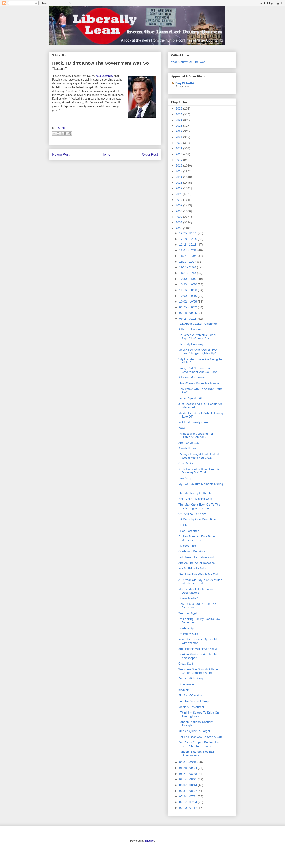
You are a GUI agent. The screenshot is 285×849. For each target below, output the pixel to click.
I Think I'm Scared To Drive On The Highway (198, 714)
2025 (179, 114)
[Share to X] (62, 133)
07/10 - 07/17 (188, 807)
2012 (179, 188)
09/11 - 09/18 (188, 318)
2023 (179, 125)
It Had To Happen (190, 329)
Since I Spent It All (190, 398)
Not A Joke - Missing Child (195, 498)
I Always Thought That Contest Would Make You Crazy (198, 455)
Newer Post (60, 154)
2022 (179, 131)
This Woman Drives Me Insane (198, 383)
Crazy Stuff (185, 663)
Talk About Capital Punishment (198, 323)
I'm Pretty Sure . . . (190, 633)
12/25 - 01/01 (188, 233)
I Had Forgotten (188, 530)
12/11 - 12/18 (188, 244)
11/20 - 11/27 (188, 261)
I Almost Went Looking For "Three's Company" (195, 435)
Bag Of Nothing (186, 83)
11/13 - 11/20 (188, 267)
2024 (179, 120)
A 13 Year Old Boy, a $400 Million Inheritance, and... (200, 581)
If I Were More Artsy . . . (194, 377)
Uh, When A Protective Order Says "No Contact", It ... (197, 336)
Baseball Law (187, 448)
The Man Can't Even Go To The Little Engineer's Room (199, 506)
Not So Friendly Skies (192, 568)
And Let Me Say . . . (191, 442)
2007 (179, 216)
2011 (179, 194)
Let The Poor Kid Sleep (193, 701)
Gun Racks (185, 463)
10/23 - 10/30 (188, 284)
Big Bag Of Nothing (191, 695)
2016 (179, 165)
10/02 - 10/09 (188, 301)
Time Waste (186, 684)
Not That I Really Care (193, 422)
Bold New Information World (196, 557)
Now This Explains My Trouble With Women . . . (198, 641)
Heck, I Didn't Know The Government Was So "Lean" (198, 370)
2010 (179, 199)
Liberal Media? (188, 598)
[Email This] (54, 133)
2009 (179, 205)
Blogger (149, 840)
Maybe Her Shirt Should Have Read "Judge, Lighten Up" (198, 351)
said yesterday (104, 75)
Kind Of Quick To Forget (194, 731)
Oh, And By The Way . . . (194, 513)
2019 (179, 148)
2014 (179, 177)
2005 (179, 228)
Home (105, 154)
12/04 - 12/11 (188, 250)
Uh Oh (182, 525)
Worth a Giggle (188, 613)
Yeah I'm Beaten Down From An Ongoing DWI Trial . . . (199, 470)
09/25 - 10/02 (188, 307)
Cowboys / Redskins (191, 551)
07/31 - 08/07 (188, 790)
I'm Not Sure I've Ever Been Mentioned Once (196, 538)
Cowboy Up (186, 628)
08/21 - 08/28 (188, 773)
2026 (179, 108)
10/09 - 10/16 (188, 296)
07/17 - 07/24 (188, 802)
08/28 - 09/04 (188, 768)
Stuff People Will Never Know (197, 648)
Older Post (150, 154)
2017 (179, 159)
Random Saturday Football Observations (196, 753)
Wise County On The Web (188, 61)
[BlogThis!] (58, 133)
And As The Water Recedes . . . (199, 562)
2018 (179, 154)
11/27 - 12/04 (188, 255)
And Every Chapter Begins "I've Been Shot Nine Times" (199, 744)
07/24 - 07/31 (188, 796)
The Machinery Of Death (194, 493)
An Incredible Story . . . (193, 678)
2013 (179, 182)
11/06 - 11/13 (188, 273)
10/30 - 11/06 (188, 278)
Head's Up (185, 478)
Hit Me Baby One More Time (197, 519)
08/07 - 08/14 (188, 785)
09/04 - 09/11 (188, 762)
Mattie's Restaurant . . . (193, 707)
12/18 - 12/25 (188, 239)
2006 (179, 222)
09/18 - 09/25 (188, 312)
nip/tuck (183, 689)
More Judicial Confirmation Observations (196, 590)
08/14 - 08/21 (188, 779)
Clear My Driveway (190, 344)
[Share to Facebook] (66, 133)
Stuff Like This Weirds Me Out (198, 574)
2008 (179, 211)
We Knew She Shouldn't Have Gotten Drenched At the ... (198, 670)
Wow (181, 427)
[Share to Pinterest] (70, 133)
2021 (179, 137)
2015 (179, 171)
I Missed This (187, 545)
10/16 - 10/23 (188, 290)
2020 (179, 142)
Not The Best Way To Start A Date (200, 736)
